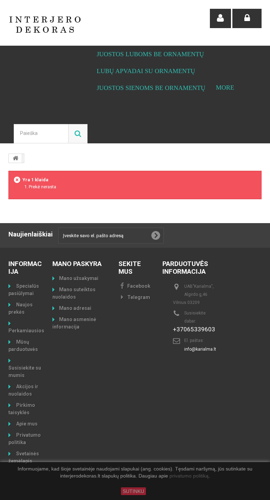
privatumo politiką (188, 476)
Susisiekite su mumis (24, 371)
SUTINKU (133, 491)
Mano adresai (75, 308)
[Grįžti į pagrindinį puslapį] (15, 158)
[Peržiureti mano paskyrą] (220, 18)
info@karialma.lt (200, 349)
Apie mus (26, 424)
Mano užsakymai (78, 278)
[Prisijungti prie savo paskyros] (247, 18)
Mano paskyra (77, 264)
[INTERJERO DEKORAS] (47, 24)
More (225, 87)
